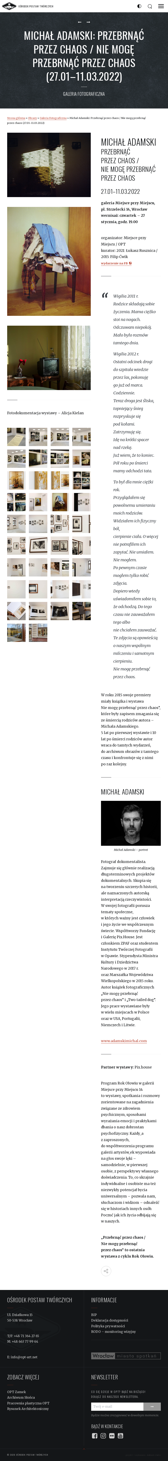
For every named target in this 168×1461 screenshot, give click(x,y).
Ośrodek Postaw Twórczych (32, 1454)
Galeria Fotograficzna (84, 93)
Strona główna (16, 118)
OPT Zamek (16, 1392)
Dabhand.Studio (154, 1454)
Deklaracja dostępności (109, 1320)
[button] (161, 6)
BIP (94, 1315)
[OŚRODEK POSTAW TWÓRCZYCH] (9, 6)
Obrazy (32, 118)
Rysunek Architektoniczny (28, 1409)
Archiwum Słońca (21, 1397)
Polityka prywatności (108, 1326)
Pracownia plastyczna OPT (28, 1403)
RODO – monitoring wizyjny (113, 1332)
